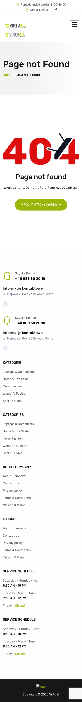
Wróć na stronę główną (39, 204)
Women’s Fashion (15, 393)
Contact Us (11, 483)
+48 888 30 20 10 (30, 279)
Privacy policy (13, 490)
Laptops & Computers (18, 372)
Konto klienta (39, 9)
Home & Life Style (16, 379)
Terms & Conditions (17, 498)
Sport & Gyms (12, 401)
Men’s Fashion (13, 386)
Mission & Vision (14, 505)
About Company (14, 476)
